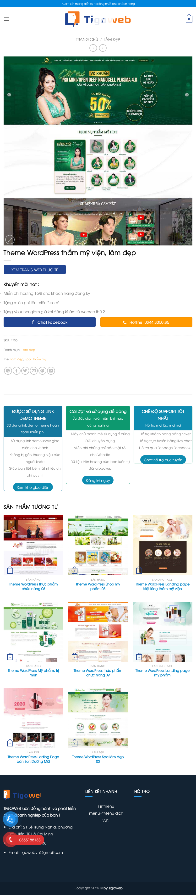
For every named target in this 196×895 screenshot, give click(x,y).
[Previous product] (102, 48)
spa (28, 359)
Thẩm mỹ (39, 359)
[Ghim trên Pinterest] (42, 371)
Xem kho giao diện (33, 487)
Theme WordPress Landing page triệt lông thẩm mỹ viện (163, 586)
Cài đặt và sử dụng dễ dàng (98, 411)
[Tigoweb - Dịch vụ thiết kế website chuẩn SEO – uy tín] (98, 19)
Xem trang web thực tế (34, 269)
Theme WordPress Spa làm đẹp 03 (98, 759)
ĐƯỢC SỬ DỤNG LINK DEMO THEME (33, 414)
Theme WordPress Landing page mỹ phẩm (163, 672)
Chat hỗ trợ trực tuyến (163, 459)
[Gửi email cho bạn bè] (34, 371)
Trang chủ (87, 39)
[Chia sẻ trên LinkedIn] (51, 371)
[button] (10, 239)
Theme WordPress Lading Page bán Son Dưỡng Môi (33, 759)
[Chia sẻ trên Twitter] (25, 371)
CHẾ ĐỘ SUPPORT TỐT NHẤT (163, 414)
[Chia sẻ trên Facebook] (17, 371)
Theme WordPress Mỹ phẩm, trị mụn (33, 672)
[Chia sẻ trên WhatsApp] (8, 371)
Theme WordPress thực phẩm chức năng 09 (98, 672)
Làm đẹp (112, 39)
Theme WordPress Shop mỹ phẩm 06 (98, 586)
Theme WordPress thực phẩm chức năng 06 (33, 586)
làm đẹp (17, 359)
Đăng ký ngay (98, 480)
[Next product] (93, 48)
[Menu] (6, 19)
